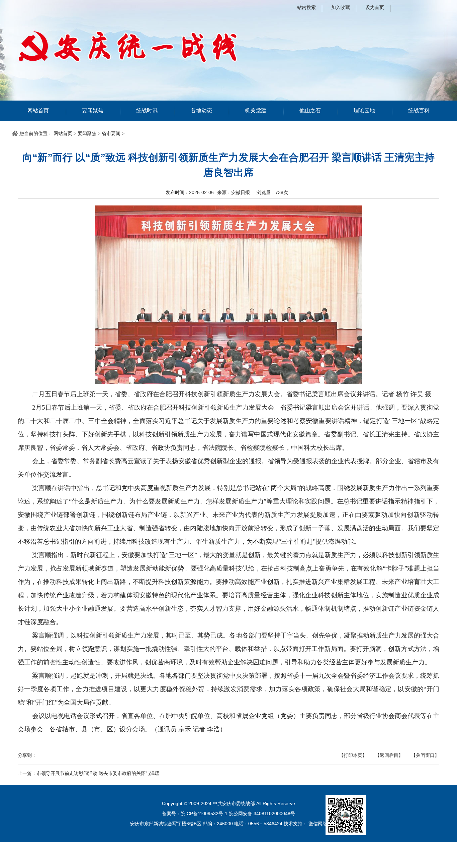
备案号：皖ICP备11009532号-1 (194, 813)
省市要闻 (111, 133)
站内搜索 (306, 7)
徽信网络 (317, 823)
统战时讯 (147, 110)
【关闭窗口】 (425, 755)
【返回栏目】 (389, 755)
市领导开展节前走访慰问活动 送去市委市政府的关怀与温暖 (98, 773)
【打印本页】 (353, 755)
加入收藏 (340, 7)
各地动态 (201, 110)
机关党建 (255, 110)
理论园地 (364, 110)
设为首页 (374, 7)
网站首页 (38, 110)
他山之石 (310, 110)
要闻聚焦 (92, 110)
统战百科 (419, 110)
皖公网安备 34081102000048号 (262, 813)
